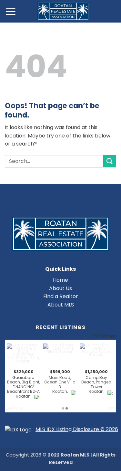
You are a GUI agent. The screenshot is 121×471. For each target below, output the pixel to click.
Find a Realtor (60, 296)
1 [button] (63, 408)
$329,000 (23, 384)
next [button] (111, 408)
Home (60, 280)
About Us (60, 288)
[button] (11, 11)
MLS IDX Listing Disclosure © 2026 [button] (76, 429)
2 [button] (67, 408)
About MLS (60, 304)
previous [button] (14, 408)
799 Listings (104, 336)
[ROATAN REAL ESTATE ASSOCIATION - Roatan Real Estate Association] (63, 11)
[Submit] (109, 161)
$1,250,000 (96, 381)
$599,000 (60, 381)
